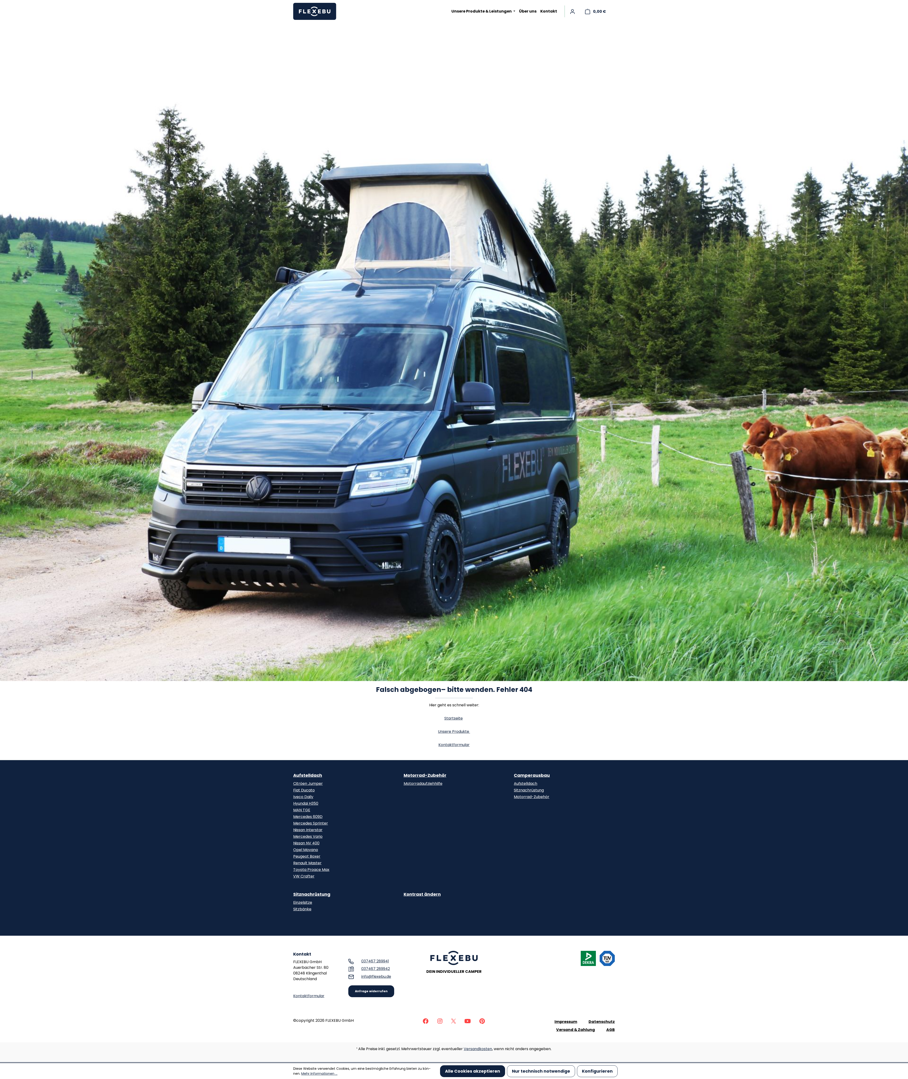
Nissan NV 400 (306, 843)
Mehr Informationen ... (319, 1073)
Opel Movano (305, 849)
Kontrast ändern (422, 894)
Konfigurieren (597, 1071)
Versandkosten (478, 1049)
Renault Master (307, 863)
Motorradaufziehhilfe (423, 783)
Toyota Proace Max (311, 869)
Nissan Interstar (308, 830)
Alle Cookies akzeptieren (472, 1071)
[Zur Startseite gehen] (316, 11)
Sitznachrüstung (529, 790)
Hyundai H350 (305, 803)
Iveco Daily (303, 796)
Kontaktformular (454, 744)
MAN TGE (301, 810)
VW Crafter (303, 876)
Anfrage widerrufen (371, 991)
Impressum (565, 1021)
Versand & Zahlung (575, 1029)
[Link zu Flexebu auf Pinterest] (482, 1020)
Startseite (453, 718)
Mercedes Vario (308, 836)
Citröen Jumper (308, 783)
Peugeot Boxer (306, 856)
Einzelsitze (302, 902)
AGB (610, 1029)
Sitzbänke (302, 909)
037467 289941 (375, 961)
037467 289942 (375, 968)
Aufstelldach (307, 775)
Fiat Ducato (304, 790)
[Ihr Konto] (572, 11)
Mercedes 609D (308, 816)
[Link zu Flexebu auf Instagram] (440, 1020)
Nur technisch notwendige (541, 1071)
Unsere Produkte (454, 731)
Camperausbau (532, 775)
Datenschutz (602, 1021)
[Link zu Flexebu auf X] (453, 1020)
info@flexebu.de (376, 976)
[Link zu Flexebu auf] (425, 1020)
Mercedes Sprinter (310, 823)
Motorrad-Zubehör (425, 775)
